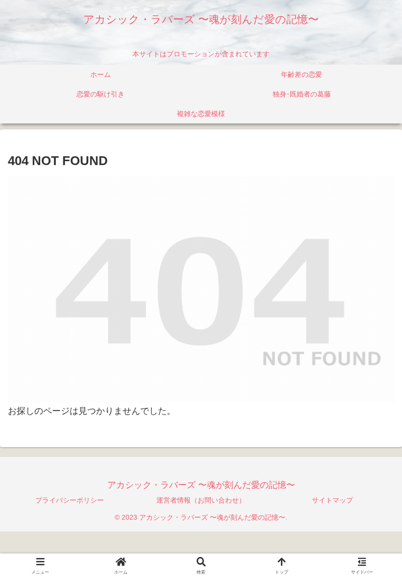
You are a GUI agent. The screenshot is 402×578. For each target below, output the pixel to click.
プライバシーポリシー (69, 500)
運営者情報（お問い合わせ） (201, 500)
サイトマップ (332, 500)
